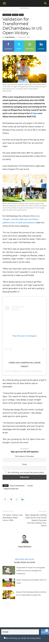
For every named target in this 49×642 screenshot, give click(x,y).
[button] (4, 3)
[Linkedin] (22, 499)
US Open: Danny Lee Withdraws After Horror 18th (13, 517)
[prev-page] (4, 604)
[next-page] (8, 604)
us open (30, 486)
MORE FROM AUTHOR (24, 562)
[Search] (45, 3)
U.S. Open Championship (33, 371)
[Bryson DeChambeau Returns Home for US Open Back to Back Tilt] (9, 594)
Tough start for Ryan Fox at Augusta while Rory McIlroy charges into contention (30, 570)
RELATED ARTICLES (24, 559)
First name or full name (24, 456)
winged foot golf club (11, 489)
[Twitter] (10, 499)
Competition (14, 11)
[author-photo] (24, 543)
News (21, 15)
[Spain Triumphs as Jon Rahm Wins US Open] (9, 582)
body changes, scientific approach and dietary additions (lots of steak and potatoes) (21, 219)
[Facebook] (5, 499)
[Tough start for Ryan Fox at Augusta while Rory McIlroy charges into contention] (9, 570)
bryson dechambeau (17, 486)
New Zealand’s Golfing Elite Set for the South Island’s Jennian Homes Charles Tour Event (35, 520)
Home (5, 11)
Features (15, 15)
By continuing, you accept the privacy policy (25, 472)
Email (24, 464)
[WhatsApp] (16, 499)
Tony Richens (10, 37)
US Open (34, 113)
